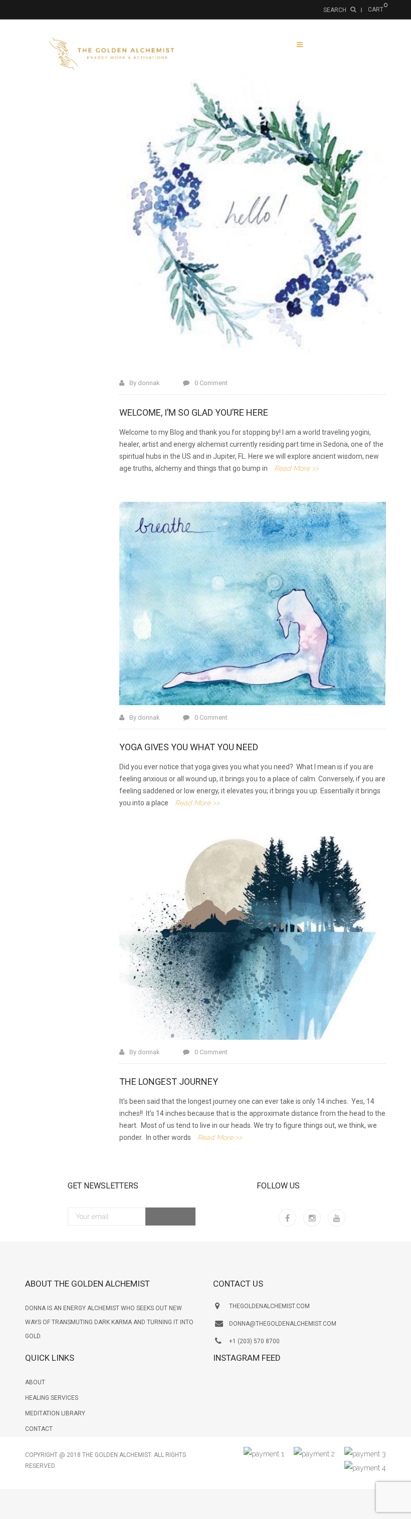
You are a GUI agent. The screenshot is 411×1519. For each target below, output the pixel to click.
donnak (149, 383)
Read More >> (296, 468)
